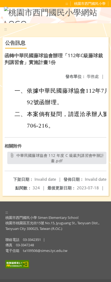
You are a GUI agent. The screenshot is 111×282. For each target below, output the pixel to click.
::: (6, 212)
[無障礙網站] (17, 267)
